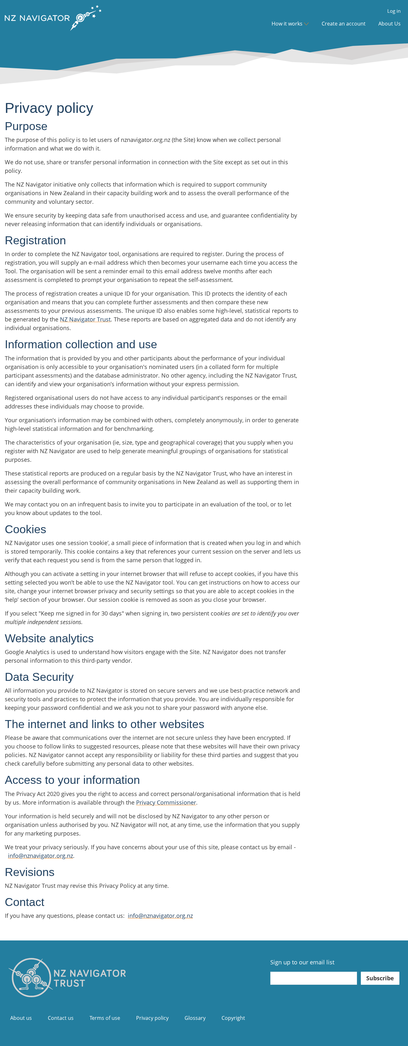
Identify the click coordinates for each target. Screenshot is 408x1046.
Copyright (233, 1017)
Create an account (344, 23)
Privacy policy (152, 1017)
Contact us (61, 1017)
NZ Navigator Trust (85, 319)
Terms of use (105, 1017)
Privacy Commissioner (166, 802)
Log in (394, 11)
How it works (287, 23)
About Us (389, 23)
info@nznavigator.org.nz (40, 855)
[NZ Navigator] (67, 977)
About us (21, 1017)
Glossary (195, 1017)
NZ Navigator (53, 23)
